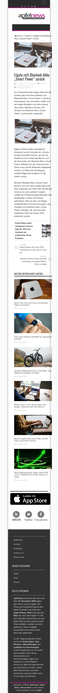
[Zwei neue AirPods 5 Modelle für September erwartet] (33, 323)
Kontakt (16, 544)
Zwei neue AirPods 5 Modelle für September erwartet (33, 338)
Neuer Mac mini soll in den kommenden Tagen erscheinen (31, 304)
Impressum (18, 553)
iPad (15, 578)
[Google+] (25, 6)
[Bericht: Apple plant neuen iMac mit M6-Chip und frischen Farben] (33, 425)
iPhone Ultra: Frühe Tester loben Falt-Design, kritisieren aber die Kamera (30, 406)
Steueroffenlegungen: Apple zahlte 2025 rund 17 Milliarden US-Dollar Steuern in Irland (31, 475)
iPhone (16, 582)
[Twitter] (32, 6)
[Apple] (35, 6)
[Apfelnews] (31, 16)
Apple (15, 573)
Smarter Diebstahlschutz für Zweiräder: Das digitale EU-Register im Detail (33, 372)
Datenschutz (19, 557)
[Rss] (22, 6)
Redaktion (17, 548)
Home (19, 36)
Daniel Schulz (32, 83)
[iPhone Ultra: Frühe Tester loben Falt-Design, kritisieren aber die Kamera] (33, 391)
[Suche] (44, 2)
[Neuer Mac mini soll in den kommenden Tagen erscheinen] (33, 289)
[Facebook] (28, 6)
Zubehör (28, 36)
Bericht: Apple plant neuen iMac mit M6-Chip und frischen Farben (31, 440)
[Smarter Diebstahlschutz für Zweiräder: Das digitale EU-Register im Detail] (33, 357)
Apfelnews (18, 540)
